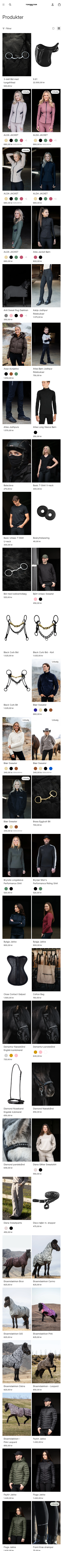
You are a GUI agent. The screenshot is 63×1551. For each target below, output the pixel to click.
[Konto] (52, 4)
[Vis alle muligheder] (26, 140)
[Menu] (3, 4)
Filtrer (8, 28)
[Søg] (10, 4)
